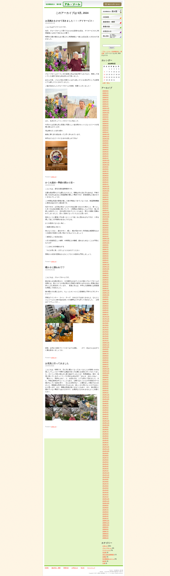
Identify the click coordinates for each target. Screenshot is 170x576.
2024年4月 (106, 151)
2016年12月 (106, 342)
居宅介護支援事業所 (108, 554)
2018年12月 (106, 290)
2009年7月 (106, 531)
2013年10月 (106, 425)
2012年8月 (106, 455)
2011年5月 (106, 488)
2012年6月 (106, 460)
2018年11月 (106, 292)
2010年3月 (106, 516)
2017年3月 (106, 336)
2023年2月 (106, 182)
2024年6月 (106, 147)
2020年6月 (106, 251)
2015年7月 (106, 379)
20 (104, 77)
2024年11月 (106, 136)
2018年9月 (106, 297)
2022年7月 (106, 197)
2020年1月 (106, 262)
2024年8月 (106, 143)
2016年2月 (106, 364)
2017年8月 (106, 325)
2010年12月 (106, 499)
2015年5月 (106, 384)
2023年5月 (106, 175)
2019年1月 (106, 288)
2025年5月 (106, 123)
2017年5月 (106, 332)
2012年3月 (106, 466)
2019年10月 (106, 269)
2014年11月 (106, 397)
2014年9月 (106, 401)
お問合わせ (75, 568)
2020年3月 (106, 258)
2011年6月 (106, 486)
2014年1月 (106, 418)
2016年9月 (106, 349)
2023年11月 (106, 162)
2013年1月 (106, 444)
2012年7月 (106, 457)
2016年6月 (106, 355)
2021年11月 (106, 214)
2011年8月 (106, 481)
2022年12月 (106, 186)
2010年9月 (106, 505)
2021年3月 (106, 232)
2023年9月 (106, 167)
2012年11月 (106, 449)
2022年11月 (106, 188)
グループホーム (107, 548)
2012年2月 (106, 468)
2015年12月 (106, 368)
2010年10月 (106, 503)
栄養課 (104, 557)
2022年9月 (106, 193)
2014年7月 (106, 405)
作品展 (104, 552)
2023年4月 (106, 177)
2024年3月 (106, 154)
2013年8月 (106, 429)
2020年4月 (106, 256)
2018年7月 (106, 301)
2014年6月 (106, 407)
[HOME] (111, 17)
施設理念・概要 (56, 568)
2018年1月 (106, 314)
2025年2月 (106, 130)
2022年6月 (106, 199)
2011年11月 (106, 475)
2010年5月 (106, 514)
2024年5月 (106, 149)
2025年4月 (106, 125)
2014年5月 (106, 410)
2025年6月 (106, 121)
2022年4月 (106, 203)
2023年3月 (106, 180)
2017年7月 (106, 327)
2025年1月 (106, 132)
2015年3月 (106, 388)
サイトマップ (91, 568)
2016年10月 (106, 347)
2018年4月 (106, 308)
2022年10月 (106, 190)
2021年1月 (106, 236)
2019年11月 (106, 266)
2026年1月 (106, 106)
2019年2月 (106, 286)
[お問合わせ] (111, 31)
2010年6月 (106, 512)
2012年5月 (106, 462)
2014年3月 (106, 414)
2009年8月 (106, 529)
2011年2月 (106, 494)
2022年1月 (106, 210)
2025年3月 (106, 128)
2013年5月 (106, 436)
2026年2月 (106, 104)
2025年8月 (106, 117)
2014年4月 (106, 412)
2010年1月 (106, 518)
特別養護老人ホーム (108, 559)
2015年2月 (106, 390)
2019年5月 (106, 279)
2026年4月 (106, 99)
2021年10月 (106, 217)
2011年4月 (106, 490)
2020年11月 (106, 240)
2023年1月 (106, 184)
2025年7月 (106, 119)
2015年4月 (106, 386)
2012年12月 (106, 447)
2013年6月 (106, 434)
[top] (111, 11)
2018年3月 (106, 310)
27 (104, 80)
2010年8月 (106, 507)
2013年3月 (106, 440)
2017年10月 (106, 321)
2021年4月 (106, 230)
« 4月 (104, 83)
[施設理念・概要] (111, 21)
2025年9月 (106, 115)
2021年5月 (106, 227)
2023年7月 (106, 171)
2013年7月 (106, 431)
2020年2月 (106, 260)
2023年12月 (106, 160)
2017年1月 (106, 340)
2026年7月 (106, 93)
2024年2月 (106, 156)
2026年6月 (106, 95)
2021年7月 (106, 223)
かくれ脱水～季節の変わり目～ (60, 182)
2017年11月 (106, 319)
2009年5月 (106, 536)
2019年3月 (106, 284)
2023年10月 (106, 164)
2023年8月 (106, 169)
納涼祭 (104, 561)
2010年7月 (106, 509)
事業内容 (66, 568)
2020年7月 (106, 249)
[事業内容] (111, 26)
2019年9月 (106, 271)
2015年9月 (106, 375)
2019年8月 (106, 273)
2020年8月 (106, 247)
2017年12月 (106, 316)
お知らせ (53, 177)
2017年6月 (106, 329)
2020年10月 (106, 243)
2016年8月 (106, 351)
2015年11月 (106, 371)
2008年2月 (106, 538)
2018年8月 (106, 299)
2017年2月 (106, 338)
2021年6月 (106, 225)
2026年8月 (106, 91)
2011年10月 (106, 477)
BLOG (82, 568)
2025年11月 (106, 110)
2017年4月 (106, 334)
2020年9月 (106, 245)
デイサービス (106, 550)
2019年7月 (106, 275)
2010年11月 (106, 501)
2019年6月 (106, 277)
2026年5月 (106, 97)
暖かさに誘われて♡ (54, 267)
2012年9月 (106, 453)
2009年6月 (106, 533)
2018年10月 (106, 295)
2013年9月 (106, 427)
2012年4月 (106, 464)
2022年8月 (106, 195)
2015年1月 (106, 392)
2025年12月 (106, 108)
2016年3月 (106, 362)
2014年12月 (106, 394)
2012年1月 (106, 470)
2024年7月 (106, 145)
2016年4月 (106, 360)
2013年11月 (106, 423)
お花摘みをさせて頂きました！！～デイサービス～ (69, 21)
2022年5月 (106, 201)
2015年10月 (106, 373)
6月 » (108, 83)
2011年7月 (106, 483)
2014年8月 (106, 403)
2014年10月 (106, 399)
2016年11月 (106, 345)
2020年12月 (106, 238)
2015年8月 (106, 377)
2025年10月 (106, 112)
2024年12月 (106, 134)
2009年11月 (106, 523)
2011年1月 (106, 496)
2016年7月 (106, 353)
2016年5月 (106, 358)
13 (104, 74)
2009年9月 (106, 527)
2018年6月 (106, 303)
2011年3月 (106, 492)
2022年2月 (106, 208)
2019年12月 (106, 264)
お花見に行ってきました (57, 363)
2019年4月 (106, 282)
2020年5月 (106, 253)
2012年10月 (106, 451)
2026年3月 (106, 101)
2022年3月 (106, 206)
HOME (47, 568)
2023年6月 (106, 173)
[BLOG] (111, 36)
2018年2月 (106, 312)
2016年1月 (106, 366)
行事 (104, 563)
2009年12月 (106, 520)
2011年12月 (106, 473)
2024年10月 (106, 138)
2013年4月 (106, 438)
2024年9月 (106, 141)
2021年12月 (106, 212)
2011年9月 (106, 479)
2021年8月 (106, 221)
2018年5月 (106, 305)
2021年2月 (106, 234)
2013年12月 (106, 421)
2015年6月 (106, 381)
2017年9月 (106, 323)
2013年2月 (106, 442)
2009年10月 (106, 525)
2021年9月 (106, 219)
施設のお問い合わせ (114, 4)
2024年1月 (106, 158)
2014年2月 (106, 416)
